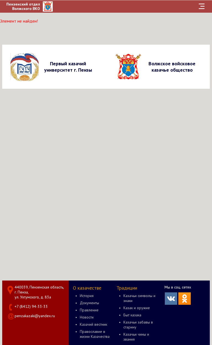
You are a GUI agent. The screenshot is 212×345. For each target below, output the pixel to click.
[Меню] (201, 6)
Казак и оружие (136, 307)
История (87, 295)
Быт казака (132, 314)
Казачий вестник (93, 324)
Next (204, 66)
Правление (89, 310)
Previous (7, 66)
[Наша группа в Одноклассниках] (184, 303)
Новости (87, 317)
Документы (89, 302)
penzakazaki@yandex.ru (35, 315)
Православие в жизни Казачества (95, 334)
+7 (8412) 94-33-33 (31, 306)
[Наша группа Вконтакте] (171, 303)
